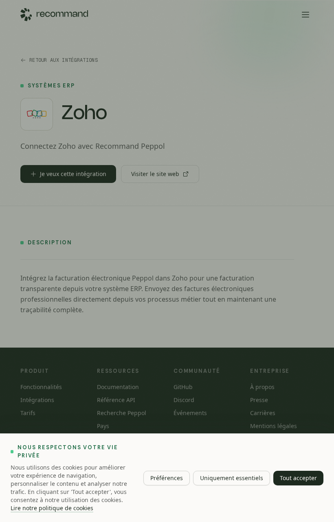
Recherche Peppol (121, 413)
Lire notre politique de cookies (52, 508)
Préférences (166, 478)
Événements (190, 413)
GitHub (183, 387)
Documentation (118, 387)
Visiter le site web (155, 174)
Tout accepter (298, 478)
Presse (259, 400)
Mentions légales (273, 426)
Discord (184, 400)
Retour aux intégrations (63, 60)
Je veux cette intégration (73, 174)
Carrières (262, 413)
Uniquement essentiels (231, 478)
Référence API (116, 400)
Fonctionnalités (41, 387)
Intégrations (37, 400)
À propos (262, 387)
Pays (103, 426)
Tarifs (27, 413)
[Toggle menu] (305, 15)
